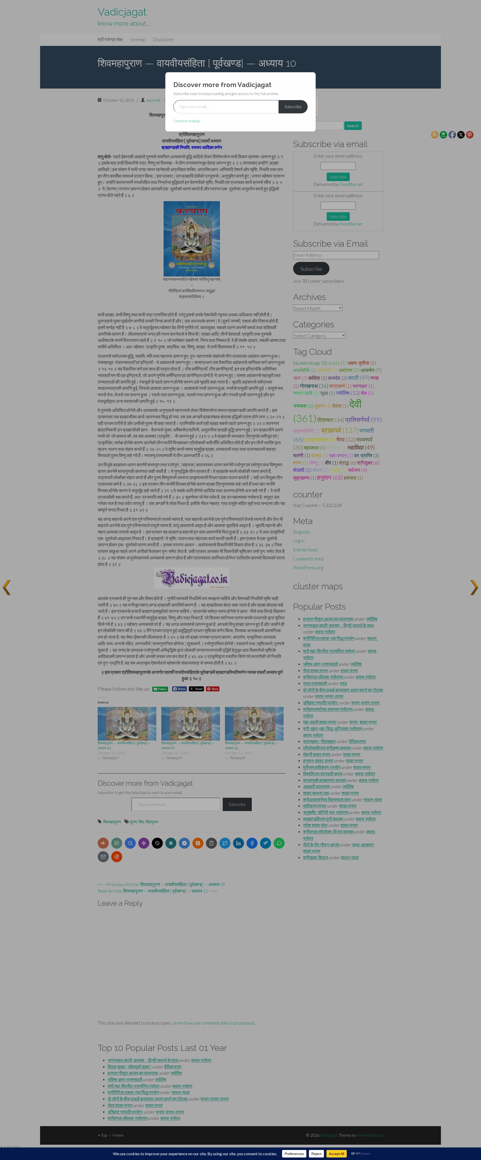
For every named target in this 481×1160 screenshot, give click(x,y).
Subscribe (293, 106)
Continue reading (186, 121)
